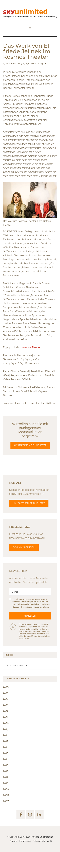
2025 (5, 693)
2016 (5, 747)
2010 (5, 783)
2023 (5, 705)
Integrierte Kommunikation (27, 403)
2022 (5, 711)
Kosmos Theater (31, 347)
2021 (5, 717)
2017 (5, 741)
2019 (5, 729)
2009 (6, 789)
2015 (5, 753)
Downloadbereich (24, 547)
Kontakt (13, 841)
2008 (6, 795)
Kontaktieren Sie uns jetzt (30, 445)
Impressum (25, 841)
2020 (6, 723)
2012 (5, 771)
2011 (5, 777)
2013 (5, 765)
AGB (31, 636)
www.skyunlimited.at (42, 837)
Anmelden (30, 616)
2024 (5, 699)
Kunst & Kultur (48, 403)
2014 (5, 759)
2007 (6, 801)
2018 (5, 735)
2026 (6, 687)
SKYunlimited (30, 13)
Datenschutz (39, 841)
